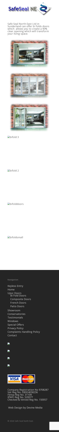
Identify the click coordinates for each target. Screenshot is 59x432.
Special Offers (16, 324)
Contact (12, 335)
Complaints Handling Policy (24, 332)
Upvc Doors (14, 293)
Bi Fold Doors (18, 295)
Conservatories (16, 314)
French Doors (18, 302)
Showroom (14, 310)
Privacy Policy (15, 328)
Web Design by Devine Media (25, 407)
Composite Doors (20, 299)
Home (11, 289)
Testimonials (15, 317)
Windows (13, 321)
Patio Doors (17, 306)
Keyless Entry (15, 286)
